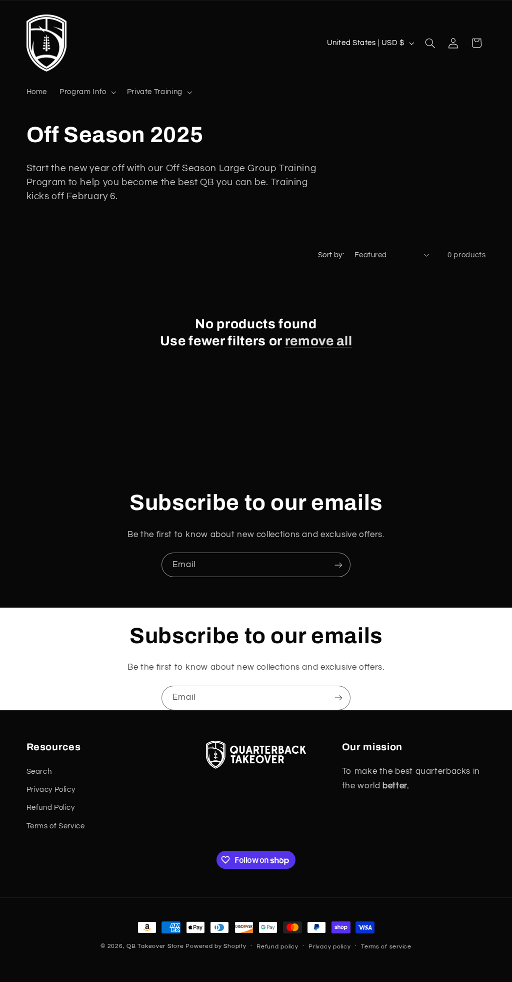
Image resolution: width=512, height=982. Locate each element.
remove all (318, 341)
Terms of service (386, 946)
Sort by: (331, 255)
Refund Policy (50, 807)
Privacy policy (329, 946)
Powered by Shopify (216, 946)
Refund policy (277, 946)
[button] (87, 92)
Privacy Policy (51, 789)
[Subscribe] (338, 565)
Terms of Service (55, 826)
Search (39, 771)
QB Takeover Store (155, 946)
